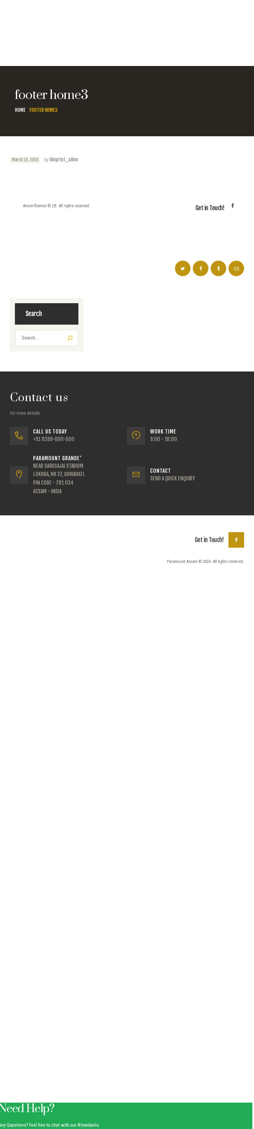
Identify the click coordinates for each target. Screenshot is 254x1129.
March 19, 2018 (25, 159)
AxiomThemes (34, 205)
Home (20, 110)
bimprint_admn (64, 160)
